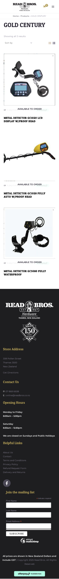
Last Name (11, 510)
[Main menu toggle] (53, 7)
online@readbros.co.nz (18, 395)
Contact (7, 456)
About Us (8, 452)
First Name (11, 501)
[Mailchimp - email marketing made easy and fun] (29, 543)
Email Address (13, 521)
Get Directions (10, 372)
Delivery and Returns (14, 472)
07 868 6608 (12, 391)
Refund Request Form (14, 468)
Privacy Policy (10, 464)
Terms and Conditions (14, 460)
